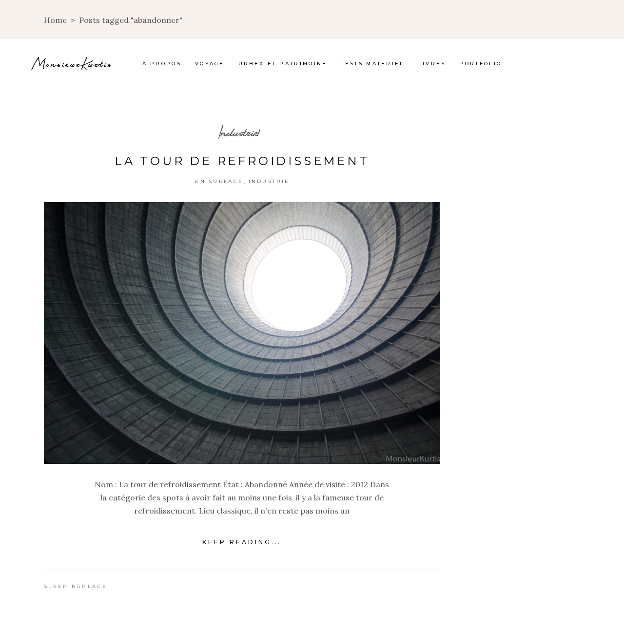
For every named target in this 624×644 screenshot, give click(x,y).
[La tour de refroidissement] (242, 333)
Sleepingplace (75, 586)
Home (55, 20)
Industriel (238, 132)
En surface (219, 181)
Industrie (269, 181)
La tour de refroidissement (242, 161)
